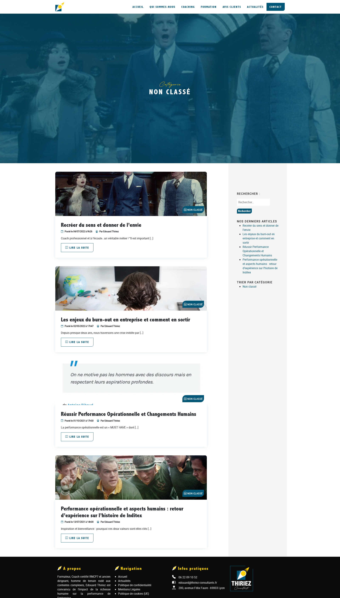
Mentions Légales (129, 589)
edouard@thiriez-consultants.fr (197, 583)
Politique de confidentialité (134, 585)
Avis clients (232, 7)
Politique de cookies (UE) (133, 594)
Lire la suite (78, 247)
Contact (276, 7)
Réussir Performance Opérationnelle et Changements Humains (257, 251)
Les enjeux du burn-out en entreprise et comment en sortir (259, 238)
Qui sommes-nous (162, 7)
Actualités (255, 7)
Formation (209, 7)
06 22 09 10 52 (187, 577)
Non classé (195, 209)
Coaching (188, 7)
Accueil (138, 7)
